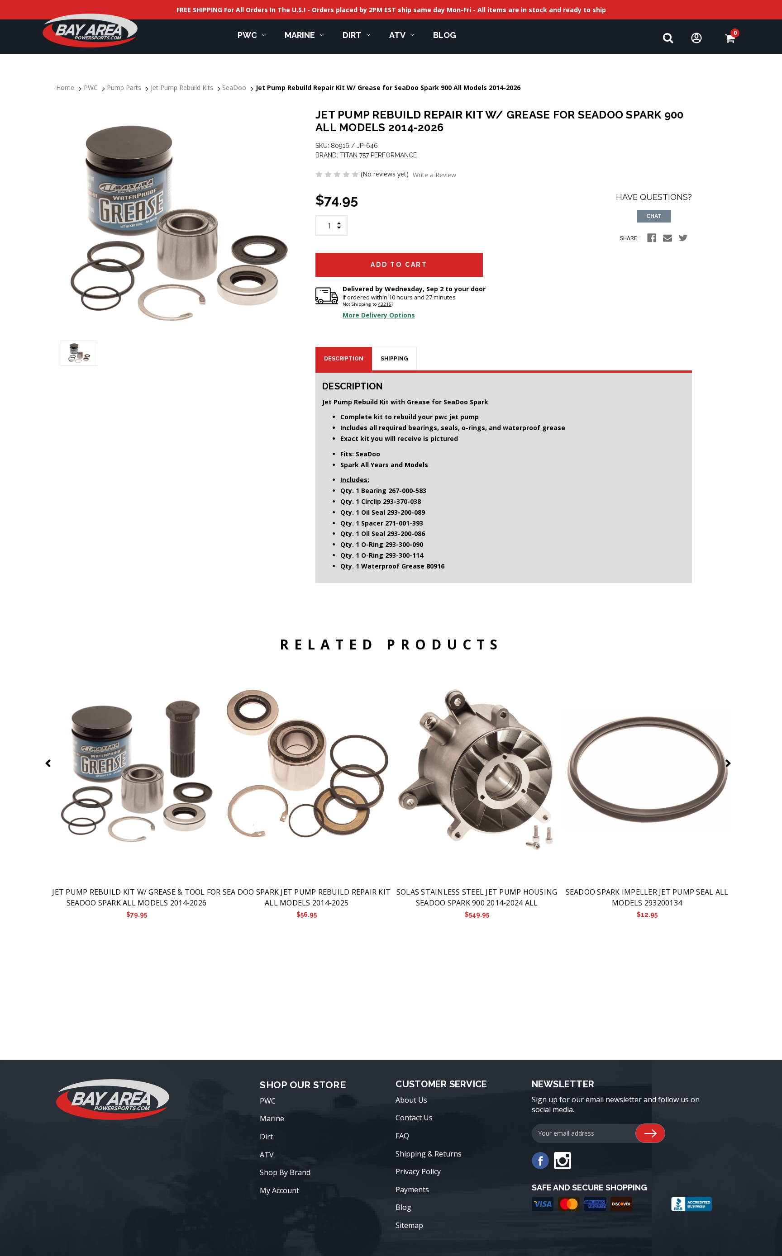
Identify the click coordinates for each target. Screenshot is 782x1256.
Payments (412, 1189)
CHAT (654, 216)
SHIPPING (394, 358)
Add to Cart (136, 770)
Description (343, 358)
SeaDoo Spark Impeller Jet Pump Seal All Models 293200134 (647, 897)
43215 (384, 304)
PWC (247, 35)
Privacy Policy (418, 1171)
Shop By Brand (285, 1172)
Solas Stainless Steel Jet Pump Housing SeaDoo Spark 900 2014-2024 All (477, 897)
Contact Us (414, 1118)
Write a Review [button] (434, 175)
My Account (279, 1190)
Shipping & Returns (429, 1154)
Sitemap (409, 1225)
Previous (50, 763)
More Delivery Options (379, 315)
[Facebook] (651, 238)
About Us (411, 1100)
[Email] (667, 238)
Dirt (352, 35)
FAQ (402, 1136)
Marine (300, 35)
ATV (397, 35)
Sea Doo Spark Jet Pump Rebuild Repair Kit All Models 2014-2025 (307, 897)
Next (730, 763)
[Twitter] (683, 238)
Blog (444, 35)
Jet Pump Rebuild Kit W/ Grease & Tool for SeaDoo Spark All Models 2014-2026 (136, 897)
